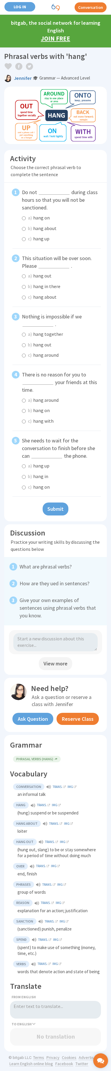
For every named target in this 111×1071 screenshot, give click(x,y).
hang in (38, 476)
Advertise (87, 1057)
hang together (45, 334)
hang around (43, 355)
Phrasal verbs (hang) (34, 759)
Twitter (81, 1063)
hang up (38, 239)
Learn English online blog (31, 1063)
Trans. (57, 787)
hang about (42, 228)
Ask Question (33, 718)
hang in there (44, 286)
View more (55, 663)
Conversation (90, 7)
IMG (70, 787)
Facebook (64, 1063)
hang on (39, 218)
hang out (40, 276)
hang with (41, 421)
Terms (38, 1057)
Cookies (69, 1057)
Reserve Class (78, 718)
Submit (55, 508)
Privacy (52, 1057)
